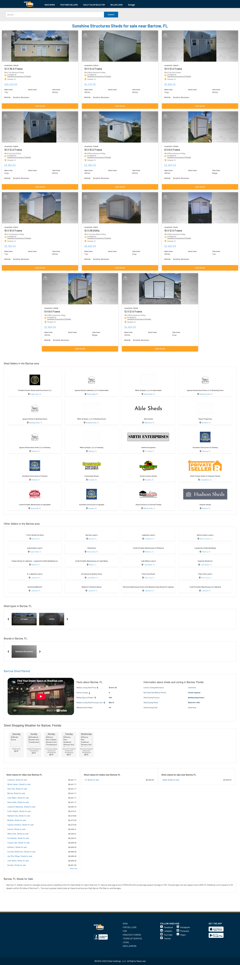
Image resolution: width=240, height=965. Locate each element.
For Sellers (129, 927)
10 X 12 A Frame (173, 68)
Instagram (185, 927)
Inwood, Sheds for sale (16, 829)
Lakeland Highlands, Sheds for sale (21, 806)
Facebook (168, 927)
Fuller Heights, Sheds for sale (19, 811)
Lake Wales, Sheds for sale (18, 797)
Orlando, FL (35, 480)
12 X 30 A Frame (13, 68)
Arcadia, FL (92, 480)
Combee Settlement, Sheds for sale (21, 851)
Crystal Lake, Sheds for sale (18, 842)
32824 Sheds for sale (170, 780)
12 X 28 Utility (92, 230)
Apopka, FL (92, 508)
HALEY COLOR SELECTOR (94, 5)
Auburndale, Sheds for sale (18, 802)
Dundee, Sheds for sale (16, 865)
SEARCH (111, 14)
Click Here (192, 687)
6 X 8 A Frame (172, 149)
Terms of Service (132, 938)
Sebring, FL (36, 451)
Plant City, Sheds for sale (17, 788)
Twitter (167, 938)
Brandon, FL (206, 423)
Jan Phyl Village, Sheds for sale (19, 856)
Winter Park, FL (149, 508)
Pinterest (184, 931)
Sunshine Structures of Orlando (19, 76)
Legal (126, 942)
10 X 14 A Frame (93, 68)
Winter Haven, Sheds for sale (18, 784)
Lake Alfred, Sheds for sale (18, 860)
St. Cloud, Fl (149, 451)
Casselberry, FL (206, 480)
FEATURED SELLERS (69, 5)
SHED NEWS (49, 5)
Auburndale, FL (92, 394)
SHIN (125, 923)
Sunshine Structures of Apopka (139, 319)
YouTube (168, 934)
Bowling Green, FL (206, 394)
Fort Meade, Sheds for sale (18, 838)
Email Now (192, 707)
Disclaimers (129, 946)
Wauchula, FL (149, 423)
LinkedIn (168, 931)
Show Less (73, 868)
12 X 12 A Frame (133, 311)
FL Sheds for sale (92, 780)
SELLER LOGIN (116, 5)
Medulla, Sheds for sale (16, 820)
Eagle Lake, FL (36, 394)
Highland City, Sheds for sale (18, 815)
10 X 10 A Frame (93, 149)
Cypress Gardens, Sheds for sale (20, 824)
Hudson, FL (206, 508)
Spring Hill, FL (36, 508)
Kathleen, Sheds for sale (17, 847)
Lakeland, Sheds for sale (17, 780)
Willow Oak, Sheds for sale (17, 833)
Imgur (183, 934)
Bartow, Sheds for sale (16, 793)
